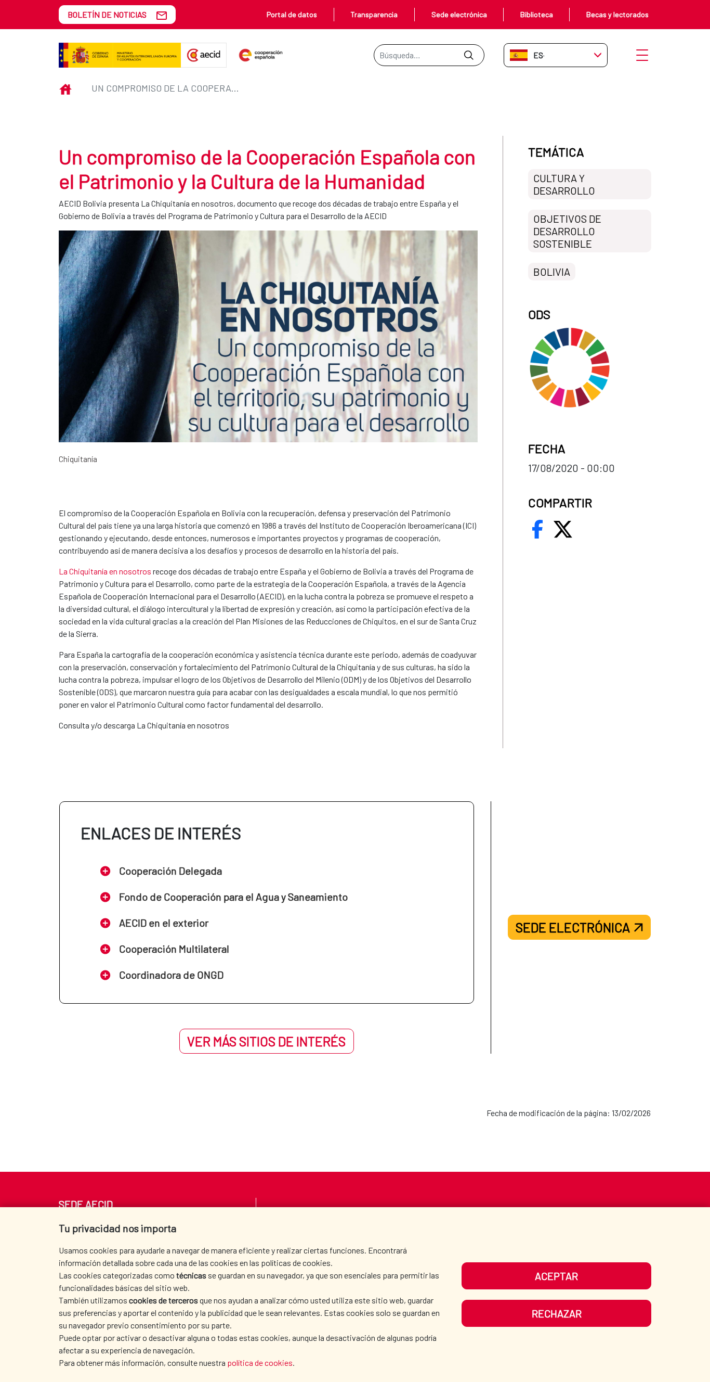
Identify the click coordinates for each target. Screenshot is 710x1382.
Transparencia (374, 14)
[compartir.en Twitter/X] (563, 529)
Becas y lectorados (617, 14)
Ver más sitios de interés (266, 1041)
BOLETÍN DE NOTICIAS (107, 14)
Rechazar (557, 1313)
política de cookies (260, 1362)
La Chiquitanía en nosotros (105, 571)
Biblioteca (536, 14)
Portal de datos (292, 14)
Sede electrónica (459, 14)
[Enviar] (468, 55)
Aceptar (556, 1276)
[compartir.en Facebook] (537, 529)
